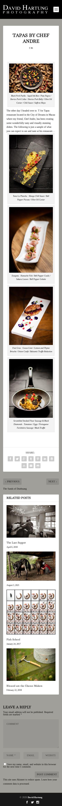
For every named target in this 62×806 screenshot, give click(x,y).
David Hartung (35, 797)
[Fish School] (31, 612)
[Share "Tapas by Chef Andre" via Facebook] (10, 458)
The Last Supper (16, 542)
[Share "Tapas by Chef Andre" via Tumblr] (31, 458)
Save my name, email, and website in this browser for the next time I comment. (29, 765)
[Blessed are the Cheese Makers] (31, 664)
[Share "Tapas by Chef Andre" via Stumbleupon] (24, 465)
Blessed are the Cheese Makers (25, 685)
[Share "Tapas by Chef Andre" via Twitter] (17, 458)
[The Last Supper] (31, 521)
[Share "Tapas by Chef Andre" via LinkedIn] (44, 458)
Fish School (13, 639)
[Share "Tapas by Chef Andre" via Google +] (24, 458)
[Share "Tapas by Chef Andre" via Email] (31, 465)
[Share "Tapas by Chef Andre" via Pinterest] (37, 458)
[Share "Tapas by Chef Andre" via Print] (37, 465)
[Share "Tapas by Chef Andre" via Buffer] (51, 458)
